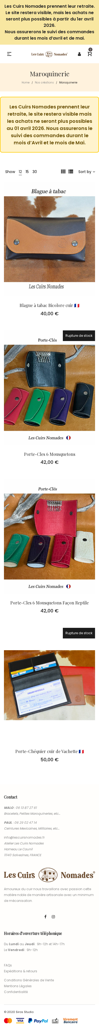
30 (34, 171)
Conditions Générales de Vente (29, 980)
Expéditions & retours (20, 971)
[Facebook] (45, 916)
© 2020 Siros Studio (19, 1012)
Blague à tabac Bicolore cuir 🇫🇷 (49, 305)
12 (20, 171)
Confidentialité (16, 992)
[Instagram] (53, 916)
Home (26, 83)
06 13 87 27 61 (26, 807)
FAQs (8, 965)
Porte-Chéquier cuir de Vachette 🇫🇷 (49, 751)
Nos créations (44, 83)
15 (27, 171)
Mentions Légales (18, 986)
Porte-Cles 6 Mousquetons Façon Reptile (49, 602)
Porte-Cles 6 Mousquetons (49, 454)
